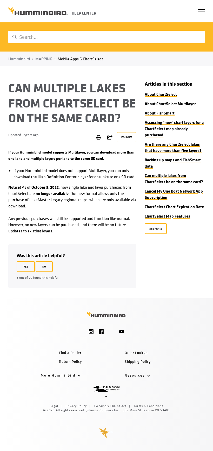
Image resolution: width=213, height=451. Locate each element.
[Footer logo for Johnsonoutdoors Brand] (106, 388)
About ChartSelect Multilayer (170, 103)
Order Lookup (136, 352)
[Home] (38, 11)
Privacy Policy (76, 406)
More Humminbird (59, 375)
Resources (135, 375)
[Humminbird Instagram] (91, 331)
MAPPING (43, 59)
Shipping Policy (138, 361)
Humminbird (19, 59)
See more (155, 228)
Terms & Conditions (148, 406)
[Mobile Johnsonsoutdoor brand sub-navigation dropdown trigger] (106, 395)
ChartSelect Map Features (167, 216)
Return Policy (70, 361)
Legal (54, 406)
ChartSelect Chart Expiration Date (174, 206)
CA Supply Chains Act (110, 406)
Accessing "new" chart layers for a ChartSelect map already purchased (174, 128)
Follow (126, 137)
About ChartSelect (161, 94)
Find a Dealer (70, 352)
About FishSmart (160, 113)
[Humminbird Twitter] (111, 331)
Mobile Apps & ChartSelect (80, 59)
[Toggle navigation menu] (201, 11)
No (44, 266)
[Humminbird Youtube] (121, 331)
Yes (25, 266)
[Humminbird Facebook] (101, 331)
